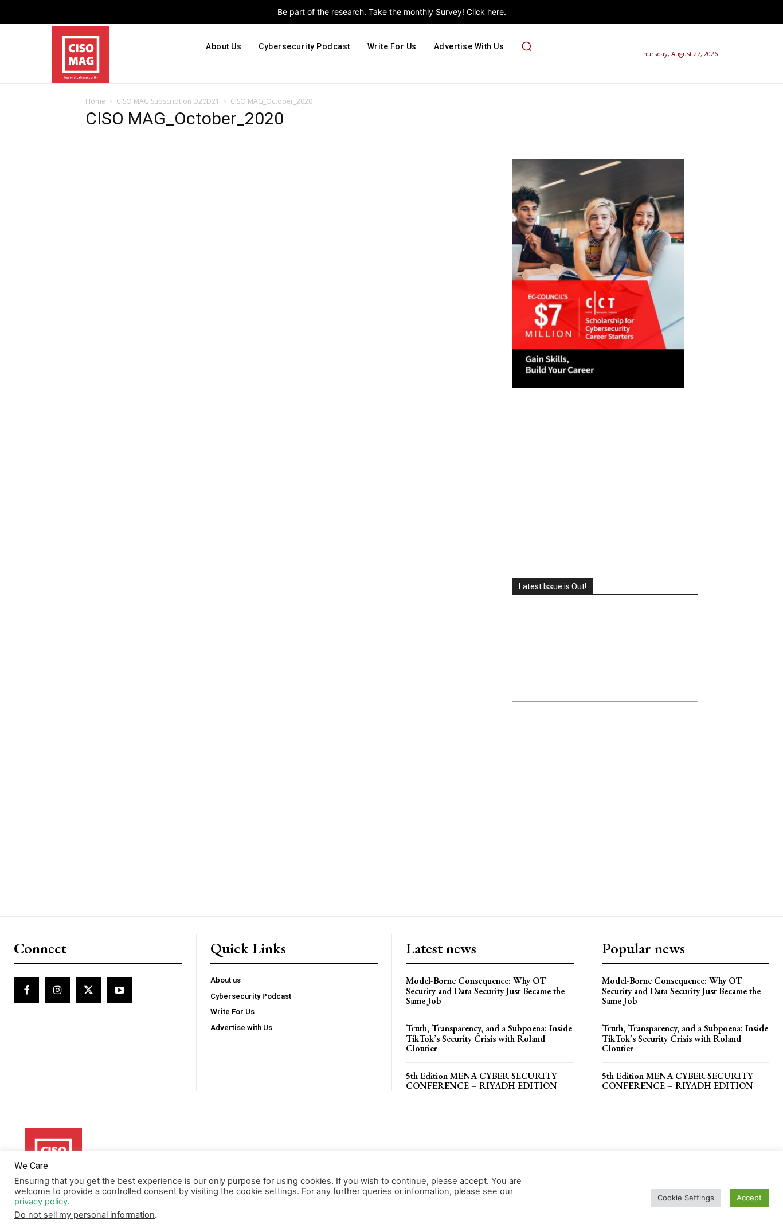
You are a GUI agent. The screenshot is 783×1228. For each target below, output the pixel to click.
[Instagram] (57, 990)
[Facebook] (26, 990)
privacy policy (41, 1201)
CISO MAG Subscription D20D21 (168, 101)
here (495, 12)
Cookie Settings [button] (685, 1197)
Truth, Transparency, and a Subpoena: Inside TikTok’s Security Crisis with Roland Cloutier (489, 1038)
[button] (526, 46)
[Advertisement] (605, 484)
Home (95, 101)
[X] (88, 990)
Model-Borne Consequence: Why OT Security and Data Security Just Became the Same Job (485, 991)
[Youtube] (119, 990)
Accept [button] (749, 1197)
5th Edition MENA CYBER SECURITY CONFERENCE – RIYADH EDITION (481, 1081)
